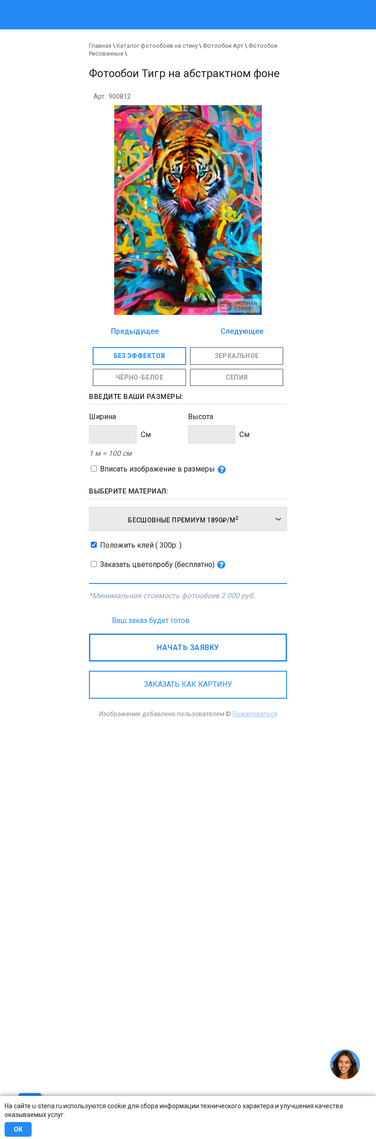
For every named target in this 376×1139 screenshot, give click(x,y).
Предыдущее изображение (135, 332)
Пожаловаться (254, 714)
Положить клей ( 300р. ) (141, 545)
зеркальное (237, 355)
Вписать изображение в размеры (157, 469)
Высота (200, 416)
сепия (237, 377)
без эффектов (140, 355)
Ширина (102, 416)
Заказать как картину (188, 684)
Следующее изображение (239, 332)
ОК (18, 1129)
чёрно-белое (139, 377)
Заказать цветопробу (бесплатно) (157, 564)
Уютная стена (150, 4)
